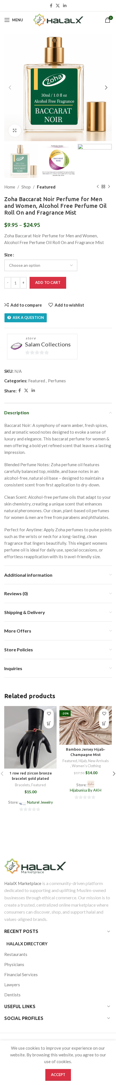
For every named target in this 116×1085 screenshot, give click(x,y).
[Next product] (109, 187)
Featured (46, 186)
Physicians (14, 964)
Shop (26, 186)
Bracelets (22, 785)
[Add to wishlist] (49, 714)
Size (8, 254)
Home (9, 186)
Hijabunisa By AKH (85, 790)
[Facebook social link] (51, 6)
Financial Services (21, 974)
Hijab (83, 760)
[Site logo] (58, 20)
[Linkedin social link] (64, 6)
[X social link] (57, 6)
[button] (49, 723)
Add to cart (48, 282)
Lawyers (12, 984)
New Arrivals (98, 760)
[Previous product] (98, 187)
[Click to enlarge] (14, 130)
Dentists (12, 994)
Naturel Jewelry (40, 802)
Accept (58, 1074)
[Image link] (58, 866)
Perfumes (57, 380)
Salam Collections (48, 344)
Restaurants (15, 954)
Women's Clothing (86, 766)
